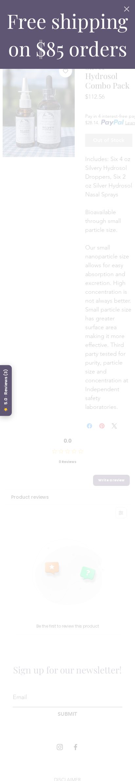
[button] (126, 9)
